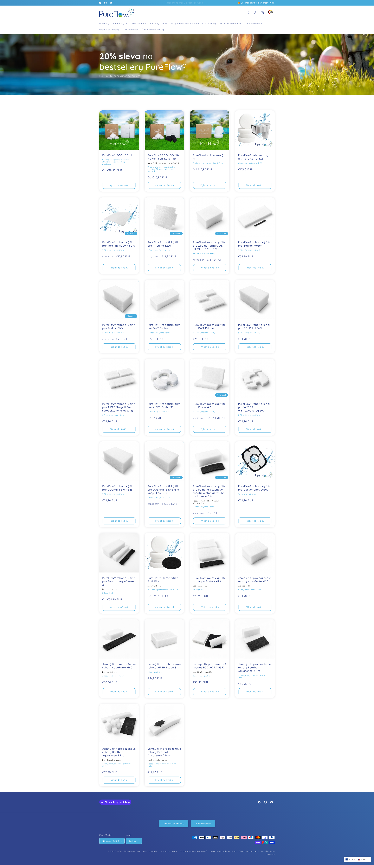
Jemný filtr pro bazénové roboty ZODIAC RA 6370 (209, 666)
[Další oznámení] (221, 3)
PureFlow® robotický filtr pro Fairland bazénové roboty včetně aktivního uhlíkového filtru (209, 491)
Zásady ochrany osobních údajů (193, 851)
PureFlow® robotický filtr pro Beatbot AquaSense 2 (118, 581)
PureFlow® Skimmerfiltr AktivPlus (163, 579)
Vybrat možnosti (119, 185)
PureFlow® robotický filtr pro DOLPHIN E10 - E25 (118, 488)
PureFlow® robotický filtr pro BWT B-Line (164, 326)
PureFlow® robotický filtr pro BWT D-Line (209, 326)
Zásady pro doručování (249, 851)
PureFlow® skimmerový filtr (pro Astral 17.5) (253, 157)
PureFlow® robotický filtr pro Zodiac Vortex (254, 244)
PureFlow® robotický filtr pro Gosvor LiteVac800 (254, 488)
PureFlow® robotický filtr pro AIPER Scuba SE (164, 405)
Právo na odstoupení (168, 851)
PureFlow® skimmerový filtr (208, 157)
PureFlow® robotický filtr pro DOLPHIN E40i (254, 326)
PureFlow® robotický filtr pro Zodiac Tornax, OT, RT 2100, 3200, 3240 (209, 246)
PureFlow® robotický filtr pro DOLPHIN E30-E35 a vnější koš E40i (164, 490)
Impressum (270, 854)
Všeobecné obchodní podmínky (223, 851)
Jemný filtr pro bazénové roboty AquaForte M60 (255, 579)
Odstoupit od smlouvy (173, 823)
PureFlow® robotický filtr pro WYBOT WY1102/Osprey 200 (254, 407)
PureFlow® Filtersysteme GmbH (128, 851)
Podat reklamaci (203, 823)
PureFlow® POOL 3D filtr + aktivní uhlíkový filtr (163, 157)
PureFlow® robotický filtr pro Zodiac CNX (118, 326)
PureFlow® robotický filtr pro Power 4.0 (209, 405)
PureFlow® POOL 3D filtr (118, 155)
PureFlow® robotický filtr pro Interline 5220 (164, 244)
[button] (249, 13)
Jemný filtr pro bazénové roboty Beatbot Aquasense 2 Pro (255, 668)
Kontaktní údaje (268, 851)
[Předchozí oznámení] (153, 3)
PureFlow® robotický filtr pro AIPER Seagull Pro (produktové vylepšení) (118, 407)
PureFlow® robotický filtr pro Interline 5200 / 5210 (118, 244)
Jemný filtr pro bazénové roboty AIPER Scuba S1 (164, 666)
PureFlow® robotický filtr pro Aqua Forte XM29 (209, 579)
